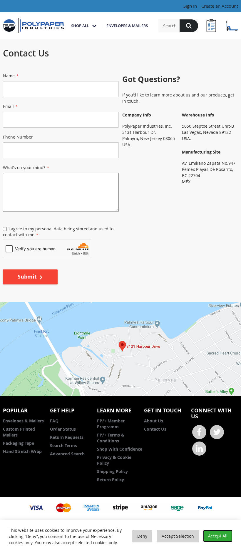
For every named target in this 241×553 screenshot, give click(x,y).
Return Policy (110, 479)
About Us (153, 421)
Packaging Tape (18, 443)
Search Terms (63, 445)
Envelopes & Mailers (23, 421)
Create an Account (219, 6)
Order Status (63, 429)
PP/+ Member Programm (111, 423)
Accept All (217, 536)
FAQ (54, 421)
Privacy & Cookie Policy (114, 460)
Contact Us (155, 429)
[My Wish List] (211, 25)
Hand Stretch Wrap (22, 451)
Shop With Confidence (119, 449)
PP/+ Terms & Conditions (110, 438)
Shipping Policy (112, 471)
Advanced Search (67, 454)
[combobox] (178, 25)
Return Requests (66, 437)
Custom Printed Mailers (19, 432)
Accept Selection (178, 536)
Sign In (190, 6)
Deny (142, 536)
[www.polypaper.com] (33, 25)
